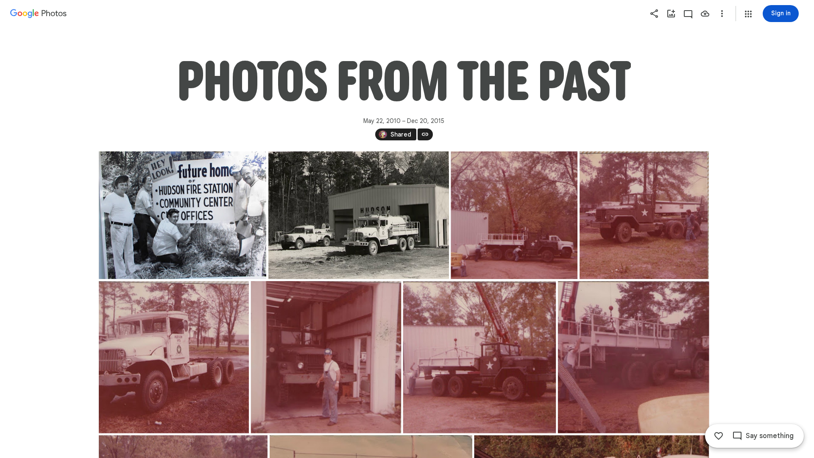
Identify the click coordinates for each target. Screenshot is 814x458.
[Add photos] (671, 13)
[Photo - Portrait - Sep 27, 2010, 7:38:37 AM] (326, 357)
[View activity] (688, 13)
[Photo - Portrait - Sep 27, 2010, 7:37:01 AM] (174, 357)
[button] (748, 14)
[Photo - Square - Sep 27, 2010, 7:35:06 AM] (514, 215)
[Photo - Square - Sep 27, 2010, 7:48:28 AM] (633, 357)
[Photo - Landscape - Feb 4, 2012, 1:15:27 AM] (182, 215)
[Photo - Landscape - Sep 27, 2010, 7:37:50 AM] (479, 357)
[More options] (722, 13)
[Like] (718, 435)
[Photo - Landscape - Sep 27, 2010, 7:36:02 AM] (644, 215)
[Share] (654, 13)
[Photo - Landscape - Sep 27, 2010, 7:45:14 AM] (358, 215)
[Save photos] (705, 13)
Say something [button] (770, 436)
